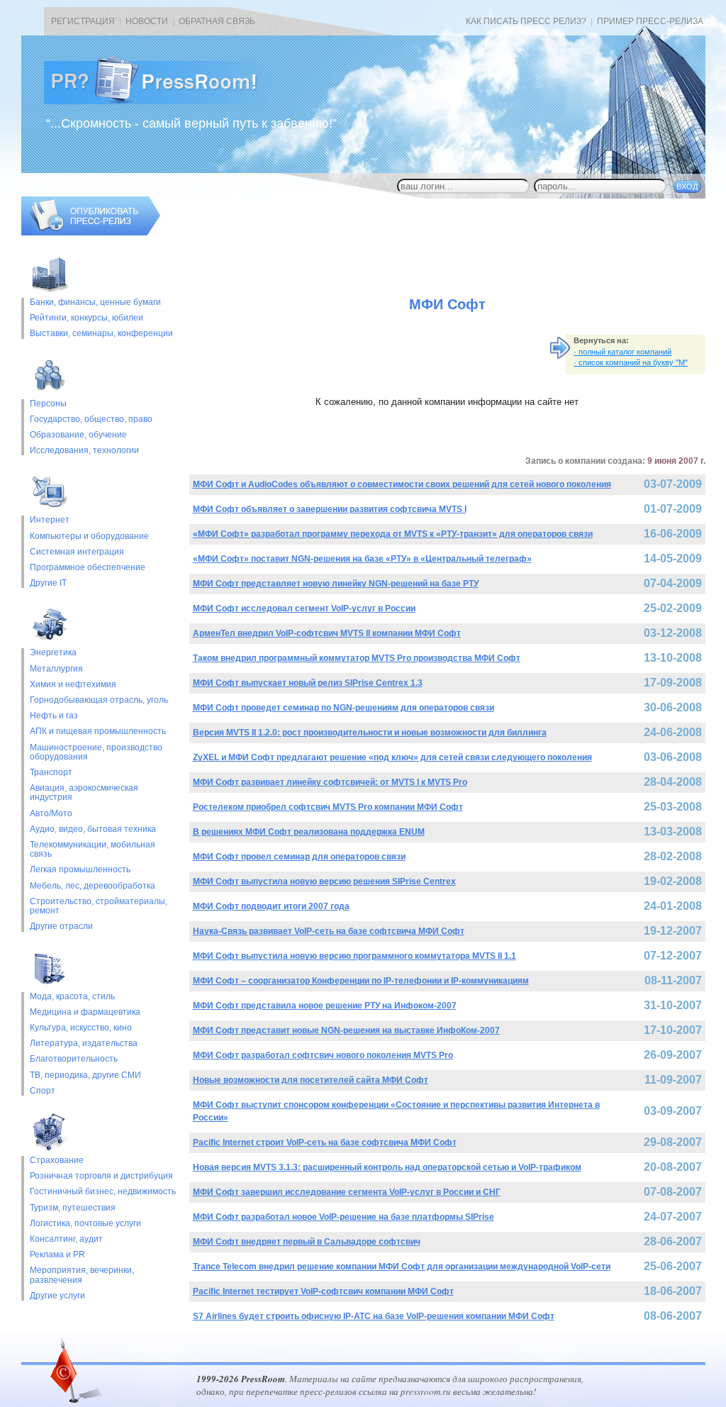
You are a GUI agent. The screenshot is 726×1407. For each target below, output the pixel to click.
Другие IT (48, 583)
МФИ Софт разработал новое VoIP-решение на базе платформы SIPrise (343, 1217)
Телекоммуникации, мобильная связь (92, 849)
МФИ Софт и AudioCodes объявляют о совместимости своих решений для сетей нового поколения (402, 484)
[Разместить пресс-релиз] (90, 233)
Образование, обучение (78, 435)
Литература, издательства (84, 1043)
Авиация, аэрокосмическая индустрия (84, 793)
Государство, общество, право (91, 419)
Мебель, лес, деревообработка (92, 886)
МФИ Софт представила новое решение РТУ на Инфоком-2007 (325, 1006)
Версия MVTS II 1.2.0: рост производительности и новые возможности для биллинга (370, 733)
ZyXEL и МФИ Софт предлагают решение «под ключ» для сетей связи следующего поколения (392, 757)
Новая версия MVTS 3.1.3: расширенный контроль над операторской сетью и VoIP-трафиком (387, 1167)
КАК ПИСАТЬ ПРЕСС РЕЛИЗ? (526, 21)
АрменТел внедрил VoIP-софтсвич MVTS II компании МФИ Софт (327, 633)
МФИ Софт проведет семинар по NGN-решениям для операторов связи (343, 708)
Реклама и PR (57, 1254)
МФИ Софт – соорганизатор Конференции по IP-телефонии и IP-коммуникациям (361, 981)
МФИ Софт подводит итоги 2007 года (271, 906)
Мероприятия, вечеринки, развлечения (82, 1275)
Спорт (42, 1091)
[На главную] (161, 101)
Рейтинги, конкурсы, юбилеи (86, 318)
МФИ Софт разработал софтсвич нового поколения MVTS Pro (323, 1055)
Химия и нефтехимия (73, 684)
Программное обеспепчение (87, 567)
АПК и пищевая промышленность (98, 731)
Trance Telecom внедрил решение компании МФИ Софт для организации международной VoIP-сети (401, 1267)
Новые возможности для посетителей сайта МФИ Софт (310, 1080)
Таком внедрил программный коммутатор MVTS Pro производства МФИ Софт (356, 658)
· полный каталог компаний (622, 351)
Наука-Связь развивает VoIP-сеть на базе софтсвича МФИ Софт (328, 931)
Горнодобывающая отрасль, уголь (99, 700)
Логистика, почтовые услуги (85, 1223)
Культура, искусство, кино (81, 1028)
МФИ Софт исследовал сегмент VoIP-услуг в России (304, 608)
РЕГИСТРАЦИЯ (83, 21)
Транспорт (51, 772)
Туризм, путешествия (73, 1208)
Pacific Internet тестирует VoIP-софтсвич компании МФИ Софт (323, 1291)
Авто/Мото (51, 813)
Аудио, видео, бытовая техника (93, 829)
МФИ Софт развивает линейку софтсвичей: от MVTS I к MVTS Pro (330, 782)
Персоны (48, 403)
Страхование (57, 1160)
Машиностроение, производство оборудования (96, 752)
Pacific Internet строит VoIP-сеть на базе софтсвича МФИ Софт (325, 1142)
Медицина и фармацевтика (85, 1012)
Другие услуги (57, 1296)
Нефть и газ (54, 716)
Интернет (49, 520)
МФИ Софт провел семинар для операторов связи (299, 857)
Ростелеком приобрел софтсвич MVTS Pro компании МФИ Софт (328, 807)
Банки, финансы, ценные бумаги (95, 302)
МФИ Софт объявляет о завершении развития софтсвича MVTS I (330, 509)
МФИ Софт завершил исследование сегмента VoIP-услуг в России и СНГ (347, 1192)
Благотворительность (74, 1059)
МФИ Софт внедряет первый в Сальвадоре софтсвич (306, 1242)
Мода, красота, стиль (72, 996)
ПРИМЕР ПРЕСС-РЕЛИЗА (650, 21)
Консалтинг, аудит (66, 1239)
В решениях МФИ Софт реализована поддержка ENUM (309, 832)
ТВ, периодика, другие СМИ (85, 1075)
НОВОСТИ (146, 21)
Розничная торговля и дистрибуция (101, 1176)
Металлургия (56, 669)
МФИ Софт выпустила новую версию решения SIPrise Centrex (324, 881)
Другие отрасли (61, 926)
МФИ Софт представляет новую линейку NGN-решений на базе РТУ (336, 584)
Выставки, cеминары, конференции (101, 333)
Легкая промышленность (80, 869)
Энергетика (53, 652)
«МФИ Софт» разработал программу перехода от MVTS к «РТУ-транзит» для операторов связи (393, 534)
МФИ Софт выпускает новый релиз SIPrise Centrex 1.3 (308, 683)
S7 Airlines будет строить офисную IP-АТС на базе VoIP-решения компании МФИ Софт (373, 1316)
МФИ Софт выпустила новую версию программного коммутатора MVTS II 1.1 (354, 956)
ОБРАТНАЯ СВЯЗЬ (217, 21)
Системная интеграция (77, 552)
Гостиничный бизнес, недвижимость (103, 1191)
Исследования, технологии (84, 450)
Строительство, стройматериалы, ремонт (98, 906)
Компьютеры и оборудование (89, 536)
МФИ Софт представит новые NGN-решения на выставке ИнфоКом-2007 (346, 1030)
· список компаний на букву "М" (631, 362)
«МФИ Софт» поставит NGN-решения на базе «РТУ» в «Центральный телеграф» (362, 559)
